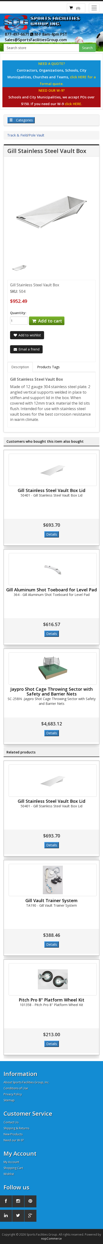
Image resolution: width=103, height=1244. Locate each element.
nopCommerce (51, 1239)
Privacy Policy (13, 1094)
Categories (24, 120)
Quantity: (18, 313)
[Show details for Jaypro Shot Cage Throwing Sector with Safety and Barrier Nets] (53, 669)
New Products (13, 1134)
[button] (76, 8)
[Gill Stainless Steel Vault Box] (19, 267)
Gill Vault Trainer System (51, 900)
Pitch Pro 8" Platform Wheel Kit (51, 1000)
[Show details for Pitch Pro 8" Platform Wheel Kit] (53, 979)
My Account (11, 1162)
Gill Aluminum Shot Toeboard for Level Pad (51, 590)
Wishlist (9, 1174)
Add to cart (49, 321)
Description (20, 367)
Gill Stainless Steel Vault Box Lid (51, 490)
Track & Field (17, 135)
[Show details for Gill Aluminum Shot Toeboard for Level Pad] (53, 569)
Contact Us (11, 1122)
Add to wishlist (29, 335)
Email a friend (28, 349)
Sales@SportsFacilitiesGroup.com (36, 39)
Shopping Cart (13, 1168)
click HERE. (73, 104)
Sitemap (9, 1100)
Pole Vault (36, 135)
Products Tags (48, 367)
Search (87, 47)
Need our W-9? (14, 1140)
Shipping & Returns (16, 1128)
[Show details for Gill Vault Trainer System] (53, 880)
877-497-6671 (17, 34)
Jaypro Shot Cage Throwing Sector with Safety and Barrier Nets (51, 691)
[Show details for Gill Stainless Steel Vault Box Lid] (53, 470)
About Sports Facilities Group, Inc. (26, 1082)
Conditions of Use (16, 1088)
